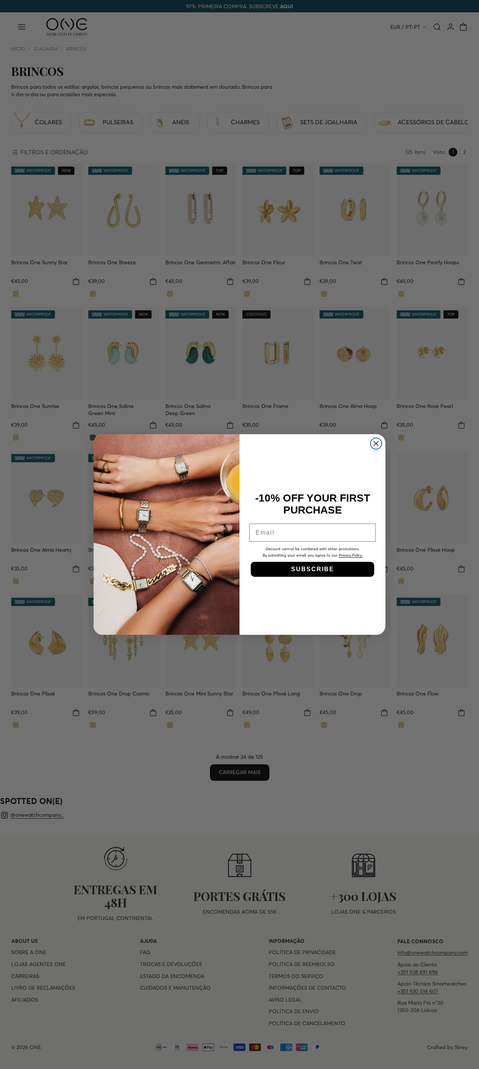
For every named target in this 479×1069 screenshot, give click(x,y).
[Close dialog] (376, 443)
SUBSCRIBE (312, 569)
